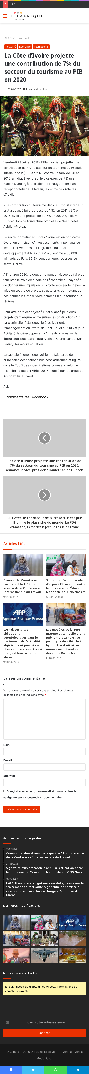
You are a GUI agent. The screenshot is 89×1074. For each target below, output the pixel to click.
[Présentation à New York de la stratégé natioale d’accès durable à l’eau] (16, 955)
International (41, 46)
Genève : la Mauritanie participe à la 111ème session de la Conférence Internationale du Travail (22, 586)
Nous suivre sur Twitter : (21, 973)
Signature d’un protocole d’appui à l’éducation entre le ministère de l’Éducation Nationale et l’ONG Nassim (65, 586)
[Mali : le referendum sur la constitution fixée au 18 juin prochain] (44, 938)
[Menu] (5, 17)
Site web (9, 775)
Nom (6, 744)
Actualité (25, 38)
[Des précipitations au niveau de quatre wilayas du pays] (72, 938)
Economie (25, 46)
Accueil (12, 38)
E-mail (7, 760)
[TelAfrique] (26, 15)
